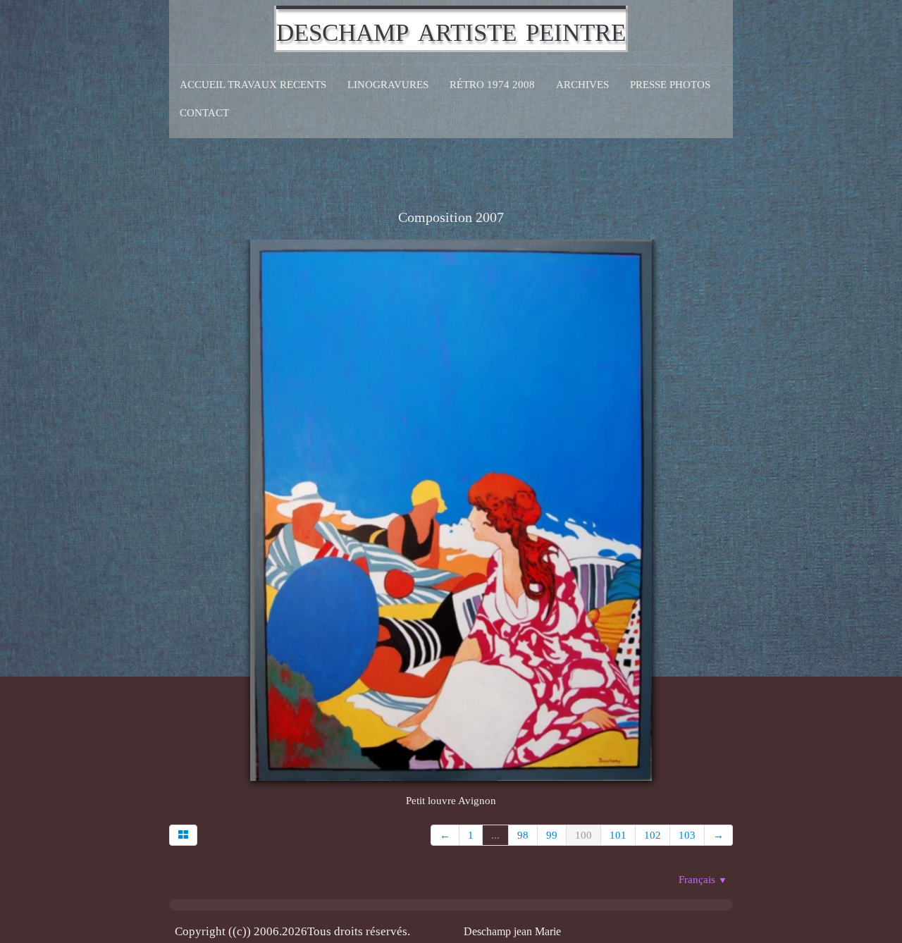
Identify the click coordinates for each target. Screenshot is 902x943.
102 (652, 835)
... (495, 835)
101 (618, 835)
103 (687, 835)
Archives (582, 84)
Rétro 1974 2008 (492, 84)
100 (583, 835)
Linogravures (387, 84)
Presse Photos (670, 84)
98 (523, 835)
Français (703, 879)
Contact (204, 112)
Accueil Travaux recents (253, 84)
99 (551, 835)
